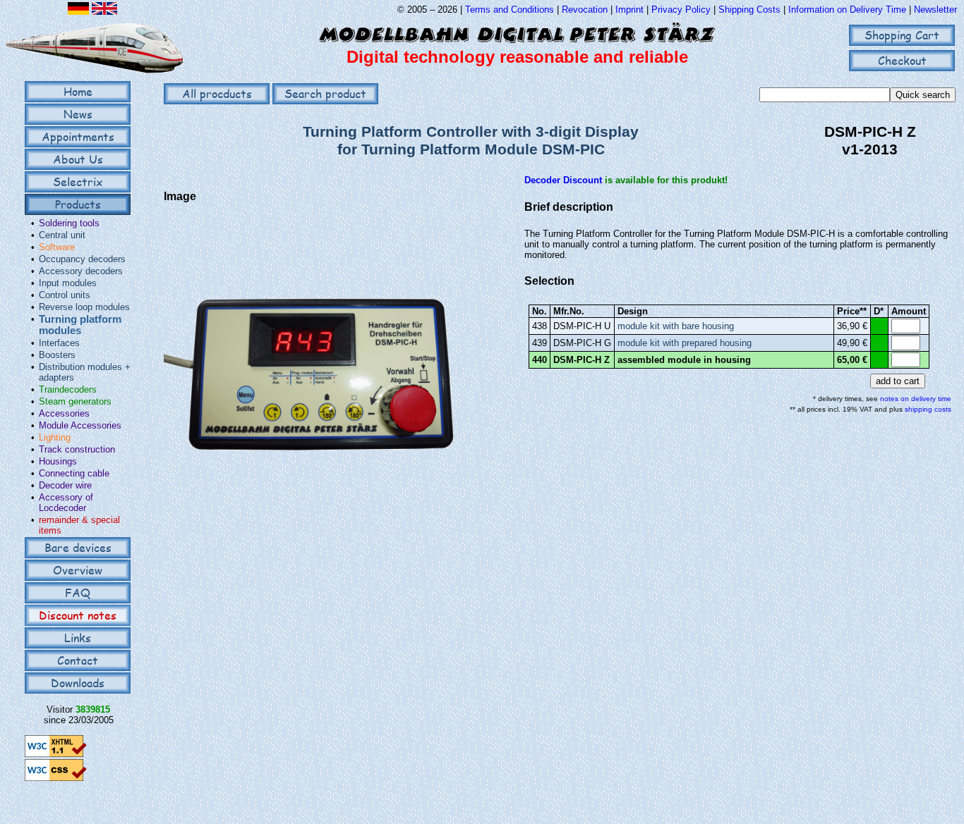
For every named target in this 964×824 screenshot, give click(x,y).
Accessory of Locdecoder (66, 502)
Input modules (68, 283)
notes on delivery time (915, 398)
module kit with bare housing (675, 326)
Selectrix (77, 181)
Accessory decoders (81, 271)
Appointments (78, 136)
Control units (64, 295)
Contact (77, 660)
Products (78, 204)
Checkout (902, 60)
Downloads (77, 683)
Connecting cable (74, 473)
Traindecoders (68, 389)
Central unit (62, 235)
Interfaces (59, 343)
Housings (58, 461)
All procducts (217, 93)
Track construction (77, 449)
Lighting (55, 437)
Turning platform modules (80, 325)
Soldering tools (69, 223)
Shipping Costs (749, 9)
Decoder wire (65, 485)
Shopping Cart (901, 35)
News (78, 114)
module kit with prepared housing (684, 343)
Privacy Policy (681, 9)
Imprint (629, 9)
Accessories (64, 413)
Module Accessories (80, 425)
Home (78, 91)
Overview (77, 570)
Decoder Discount (563, 180)
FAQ (77, 592)
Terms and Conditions (509, 9)
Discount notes (77, 615)
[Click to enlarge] (320, 526)
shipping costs (928, 409)
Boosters (57, 355)
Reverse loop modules (84, 307)
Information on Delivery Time (847, 9)
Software (57, 247)
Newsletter (935, 9)
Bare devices (78, 547)
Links (77, 637)
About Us (78, 159)
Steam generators (75, 401)
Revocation (585, 9)
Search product (325, 93)
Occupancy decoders (82, 259)
